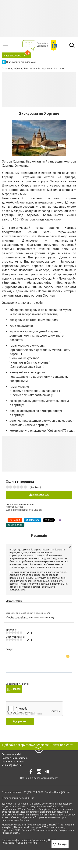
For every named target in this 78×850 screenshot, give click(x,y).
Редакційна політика (26, 843)
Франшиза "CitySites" (13, 761)
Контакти (35, 778)
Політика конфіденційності (16, 840)
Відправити (20, 721)
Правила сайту (40, 840)
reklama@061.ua (61, 792)
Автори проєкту (49, 778)
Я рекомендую (40, 494)
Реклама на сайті (11, 754)
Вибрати (15, 688)
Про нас (24, 778)
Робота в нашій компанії (15, 758)
